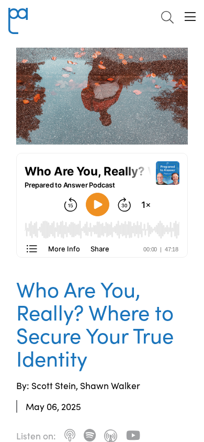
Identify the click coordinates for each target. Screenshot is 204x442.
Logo (17, 13)
